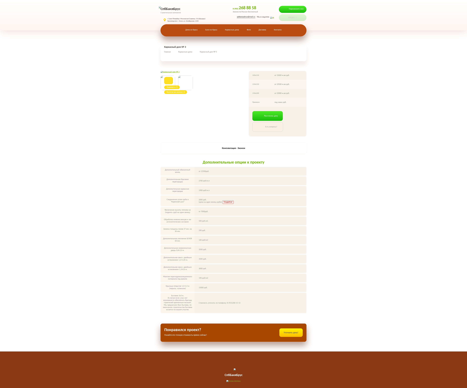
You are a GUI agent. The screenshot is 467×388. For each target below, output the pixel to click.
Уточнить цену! (291, 333)
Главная (167, 52)
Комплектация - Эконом (233, 148)
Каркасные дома (185, 52)
